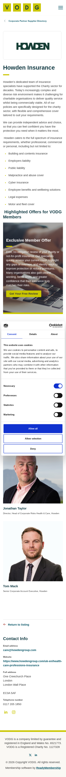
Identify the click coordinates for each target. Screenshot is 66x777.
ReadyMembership (48, 767)
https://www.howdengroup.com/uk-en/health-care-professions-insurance (32, 663)
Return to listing (18, 624)
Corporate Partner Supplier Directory (28, 21)
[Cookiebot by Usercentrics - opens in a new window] (49, 326)
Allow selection (33, 438)
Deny (33, 448)
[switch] (58, 395)
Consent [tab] (11, 334)
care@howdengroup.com (19, 650)
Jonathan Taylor (15, 508)
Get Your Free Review (24, 293)
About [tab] (54, 334)
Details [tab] (33, 334)
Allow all (33, 428)
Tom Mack (10, 586)
